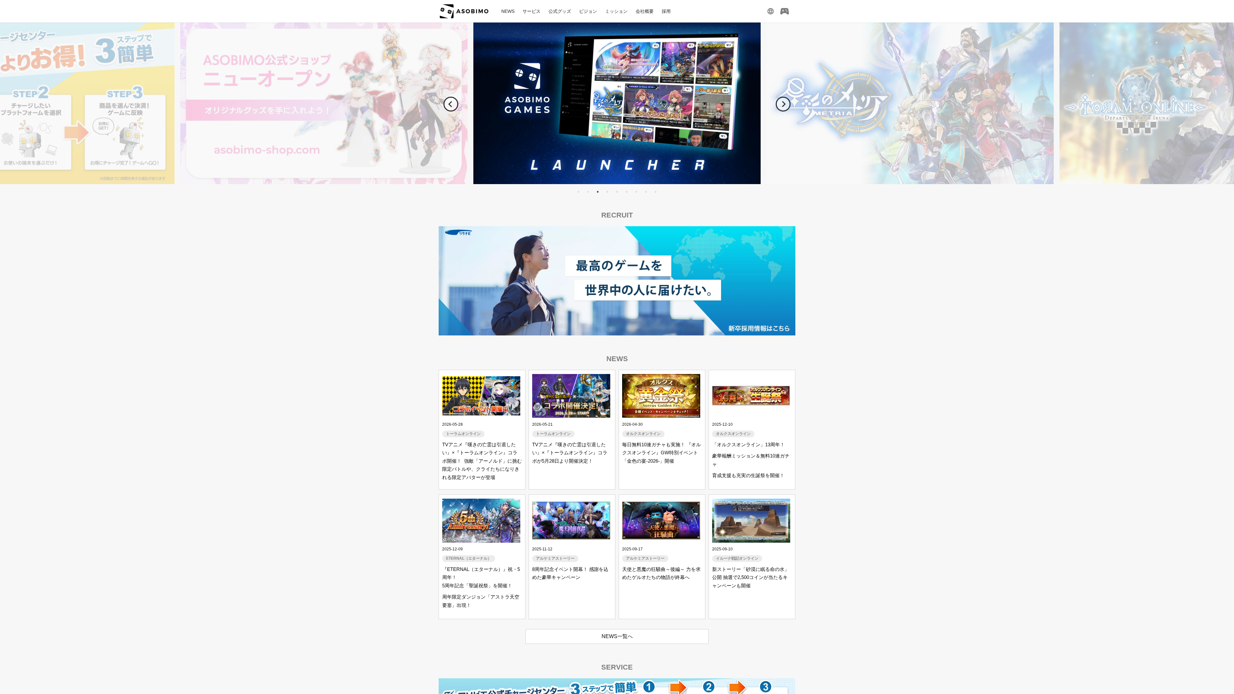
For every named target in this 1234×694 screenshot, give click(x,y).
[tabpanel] (617, 103)
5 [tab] (617, 192)
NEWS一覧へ (617, 636)
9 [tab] (655, 192)
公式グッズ (560, 11)
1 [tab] (578, 192)
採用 (666, 11)
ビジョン (588, 11)
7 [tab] (636, 192)
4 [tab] (607, 192)
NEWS (507, 11)
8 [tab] (646, 192)
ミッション (616, 11)
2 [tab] (588, 192)
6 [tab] (626, 192)
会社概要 (645, 11)
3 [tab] (598, 192)
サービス (532, 11)
